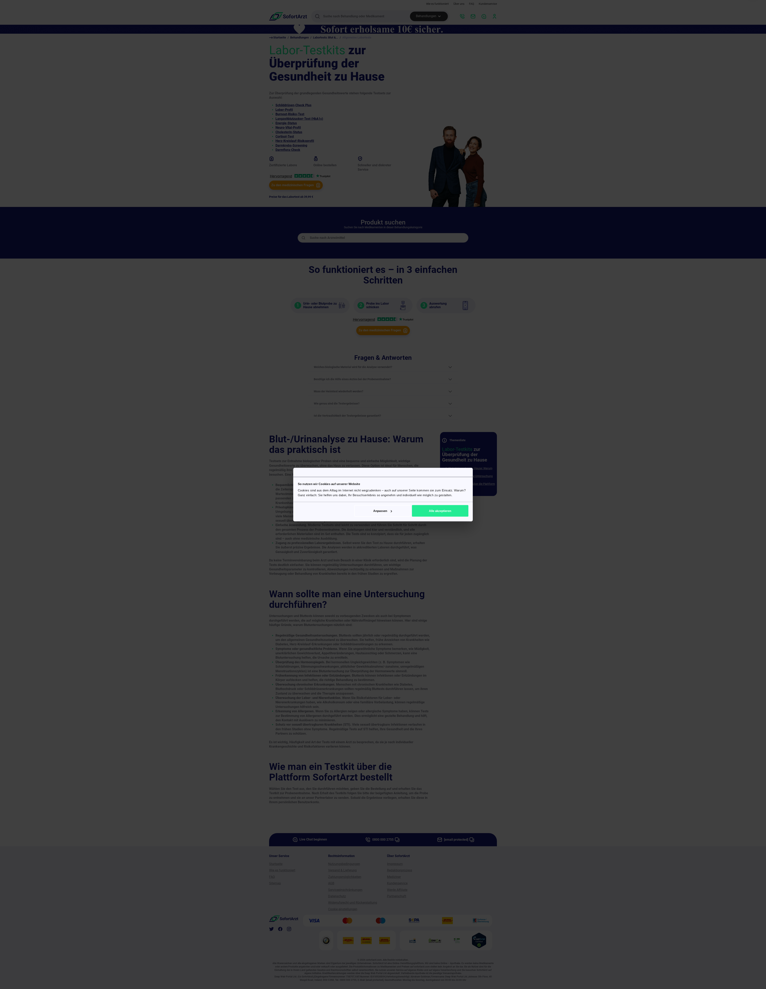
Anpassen (380, 511)
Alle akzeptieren (440, 511)
